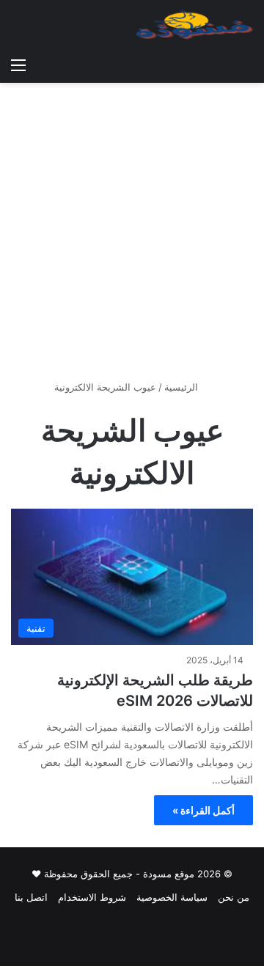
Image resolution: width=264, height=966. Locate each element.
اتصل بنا (31, 897)
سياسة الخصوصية (172, 897)
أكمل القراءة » (203, 810)
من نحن (233, 897)
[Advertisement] (132, 237)
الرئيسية (182, 387)
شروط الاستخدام (92, 897)
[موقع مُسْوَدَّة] (194, 25)
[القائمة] (18, 64)
